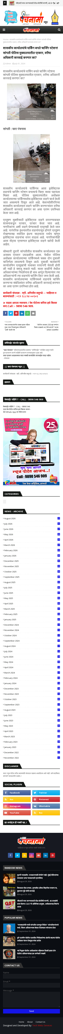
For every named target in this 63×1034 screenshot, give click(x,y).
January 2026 (32, 555)
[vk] (46, 806)
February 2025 (32, 614)
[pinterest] (46, 799)
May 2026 (32, 534)
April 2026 (32, 539)
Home (5, 39)
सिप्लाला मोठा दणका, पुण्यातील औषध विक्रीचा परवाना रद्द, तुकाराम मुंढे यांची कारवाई (37, 889)
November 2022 (31, 757)
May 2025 (32, 598)
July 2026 (32, 523)
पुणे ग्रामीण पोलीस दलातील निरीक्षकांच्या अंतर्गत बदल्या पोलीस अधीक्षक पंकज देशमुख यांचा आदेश (38, 939)
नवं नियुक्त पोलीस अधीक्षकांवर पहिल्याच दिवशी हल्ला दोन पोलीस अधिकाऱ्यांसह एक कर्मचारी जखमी (36, 952)
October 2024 (32, 635)
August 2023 (32, 710)
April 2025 (32, 603)
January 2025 (32, 619)
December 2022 (32, 752)
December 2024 (32, 624)
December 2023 (32, 688)
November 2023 (32, 694)
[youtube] (17, 812)
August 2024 (32, 646)
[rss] (17, 799)
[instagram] (17, 806)
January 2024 (32, 683)
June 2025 (32, 593)
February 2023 (32, 741)
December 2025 (32, 561)
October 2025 (32, 571)
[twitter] (46, 792)
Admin (8, 63)
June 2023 (32, 720)
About (30, 1022)
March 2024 (32, 672)
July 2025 (32, 587)
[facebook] (17, 792)
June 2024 (32, 656)
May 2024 (32, 662)
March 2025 (32, 608)
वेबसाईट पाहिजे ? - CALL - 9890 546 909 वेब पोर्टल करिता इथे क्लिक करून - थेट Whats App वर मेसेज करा (17, 409)
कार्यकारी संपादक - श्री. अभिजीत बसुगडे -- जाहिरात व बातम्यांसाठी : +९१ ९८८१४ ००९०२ (29, 294)
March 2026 (32, 545)
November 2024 (32, 630)
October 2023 (32, 699)
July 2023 (32, 715)
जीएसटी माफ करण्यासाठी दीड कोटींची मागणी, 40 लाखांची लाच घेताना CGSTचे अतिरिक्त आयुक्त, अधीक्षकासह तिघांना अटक (38, 903)
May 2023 (32, 725)
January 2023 (32, 747)
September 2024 (32, 640)
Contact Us (40, 1022)
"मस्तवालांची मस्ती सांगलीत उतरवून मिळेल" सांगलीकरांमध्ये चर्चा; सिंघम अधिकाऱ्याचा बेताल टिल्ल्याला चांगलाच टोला (38, 926)
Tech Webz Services (42, 1025)
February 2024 (32, 678)
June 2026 (32, 529)
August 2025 (32, 582)
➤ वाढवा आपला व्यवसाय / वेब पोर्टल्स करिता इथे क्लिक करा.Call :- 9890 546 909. (30, 304)
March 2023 (32, 736)
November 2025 (32, 566)
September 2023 (32, 704)
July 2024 (32, 651)
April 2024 (32, 667)
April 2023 (32, 731)
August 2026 (32, 518)
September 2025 (32, 577)
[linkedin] (45, 855)
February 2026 (32, 550)
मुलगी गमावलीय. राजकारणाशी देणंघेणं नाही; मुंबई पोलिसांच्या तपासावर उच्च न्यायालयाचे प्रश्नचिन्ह (37, 876)
